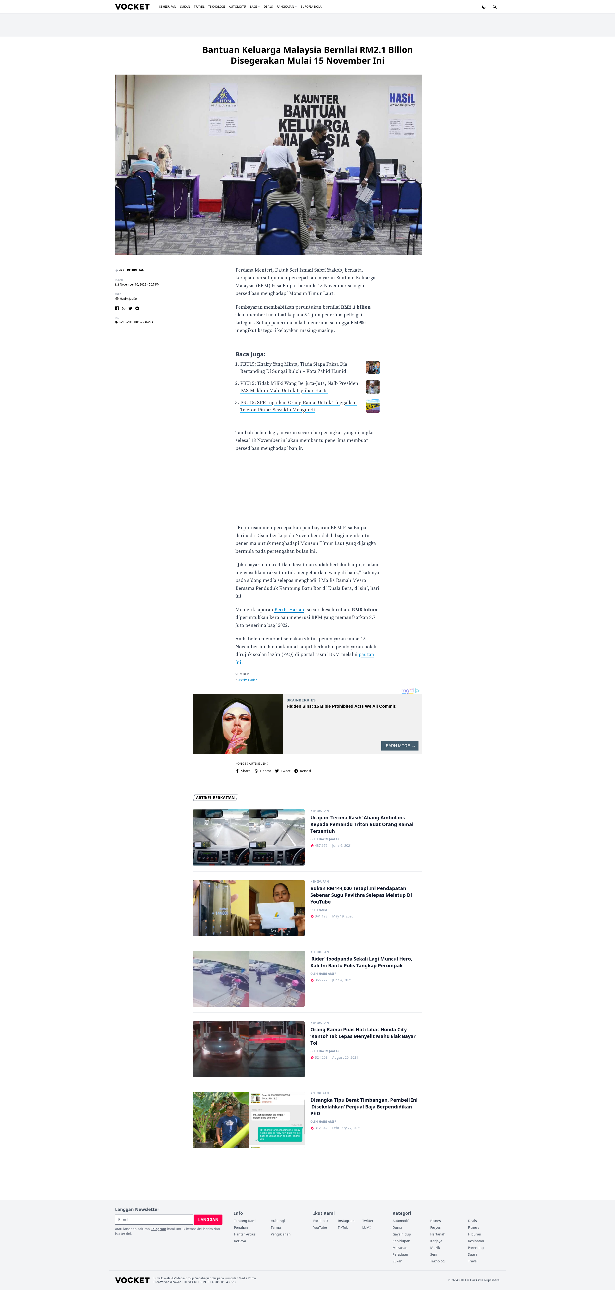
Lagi (253, 7)
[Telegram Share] (137, 308)
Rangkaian (285, 7)
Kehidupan (167, 7)
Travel (199, 7)
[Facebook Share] (117, 308)
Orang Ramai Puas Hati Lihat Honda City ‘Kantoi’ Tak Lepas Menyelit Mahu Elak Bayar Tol (363, 1036)
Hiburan (474, 1234)
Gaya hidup (402, 1234)
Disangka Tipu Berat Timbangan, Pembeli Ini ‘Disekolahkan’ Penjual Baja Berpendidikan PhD (364, 1107)
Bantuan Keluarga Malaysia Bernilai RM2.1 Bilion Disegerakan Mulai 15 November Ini (307, 55)
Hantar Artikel (245, 1234)
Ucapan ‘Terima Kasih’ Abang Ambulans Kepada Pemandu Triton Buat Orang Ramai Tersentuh (361, 824)
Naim (323, 910)
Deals (268, 7)
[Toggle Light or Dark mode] (484, 6)
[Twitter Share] (130, 308)
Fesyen (435, 1227)
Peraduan (400, 1254)
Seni (433, 1254)
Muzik (435, 1247)
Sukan (185, 7)
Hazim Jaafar (128, 299)
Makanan (400, 1247)
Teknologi (216, 7)
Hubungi (278, 1220)
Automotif (237, 7)
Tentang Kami (245, 1220)
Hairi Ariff (327, 973)
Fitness (473, 1227)
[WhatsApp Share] (124, 308)
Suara (472, 1254)
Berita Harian (289, 610)
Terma (276, 1227)
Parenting (476, 1247)
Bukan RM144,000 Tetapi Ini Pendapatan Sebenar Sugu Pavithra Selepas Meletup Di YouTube (361, 895)
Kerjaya (240, 1241)
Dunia (397, 1227)
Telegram (158, 1229)
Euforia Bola (311, 7)
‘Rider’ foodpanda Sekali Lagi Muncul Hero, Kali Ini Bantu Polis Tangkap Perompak (361, 962)
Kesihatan (476, 1241)
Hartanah (437, 1234)
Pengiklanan (281, 1234)
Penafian (241, 1227)
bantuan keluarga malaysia (136, 322)
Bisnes (435, 1220)
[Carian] (494, 6)
